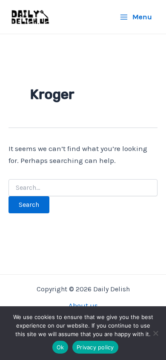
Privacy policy (95, 347)
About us (83, 305)
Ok (60, 347)
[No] (155, 333)
